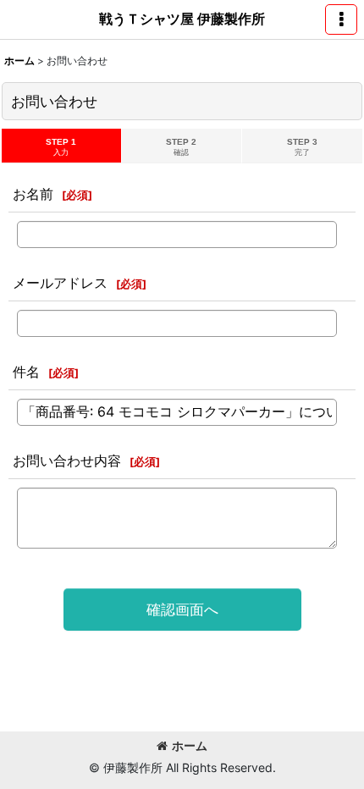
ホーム (189, 745)
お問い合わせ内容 (67, 460)
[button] (341, 19)
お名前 (33, 193)
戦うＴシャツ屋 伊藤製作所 (182, 18)
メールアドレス (60, 282)
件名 (26, 371)
